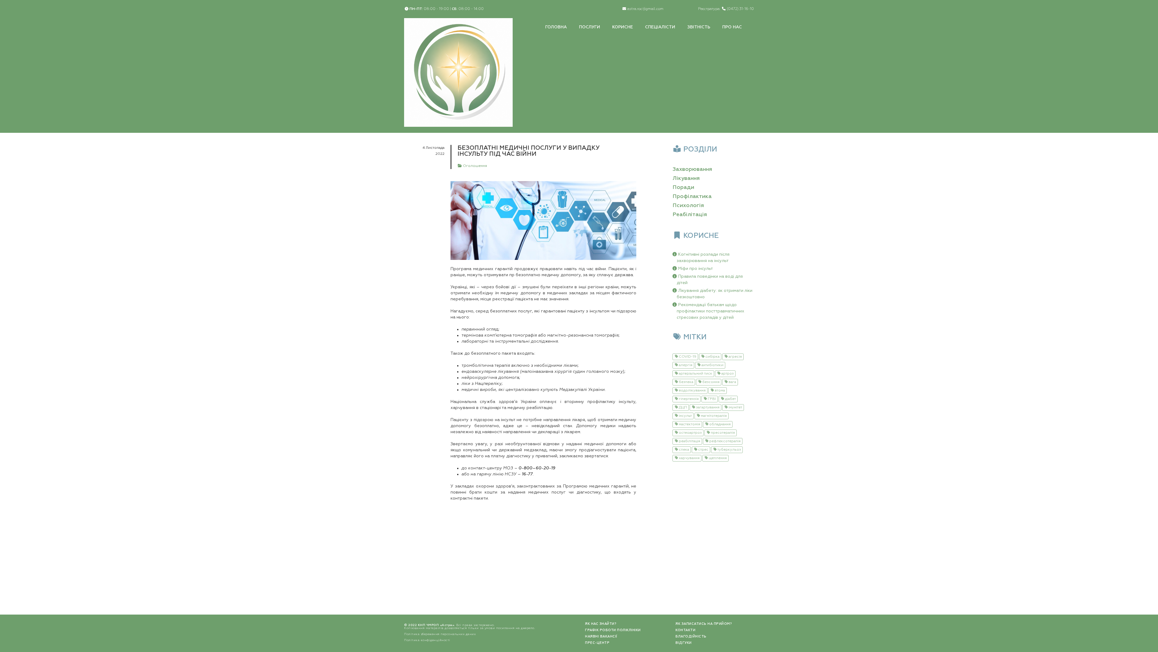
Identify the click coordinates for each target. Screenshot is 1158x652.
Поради (683, 187)
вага (732, 382)
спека (684, 450)
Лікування (686, 178)
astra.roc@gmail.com (645, 9)
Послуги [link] (589, 27)
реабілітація (689, 441)
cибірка (712, 357)
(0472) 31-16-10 (740, 9)
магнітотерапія (714, 416)
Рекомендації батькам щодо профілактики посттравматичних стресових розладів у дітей (710, 311)
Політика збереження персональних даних (440, 634)
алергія (685, 365)
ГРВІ (712, 399)
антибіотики (712, 365)
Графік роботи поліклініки (613, 630)
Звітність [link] (698, 27)
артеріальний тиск (695, 374)
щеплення (718, 458)
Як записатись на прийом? (704, 623)
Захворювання (692, 169)
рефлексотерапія (725, 441)
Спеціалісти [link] (660, 27)
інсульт (685, 416)
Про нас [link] (732, 27)
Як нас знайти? (600, 623)
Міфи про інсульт (695, 269)
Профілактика (692, 196)
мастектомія (689, 424)
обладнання (720, 424)
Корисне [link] (622, 27)
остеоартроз (690, 433)
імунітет (735, 407)
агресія (735, 357)
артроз (727, 374)
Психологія (688, 205)
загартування (708, 407)
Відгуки (684, 642)
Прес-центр (597, 642)
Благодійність (691, 636)
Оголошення (474, 166)
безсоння (711, 382)
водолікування (692, 390)
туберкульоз (729, 450)
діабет (730, 399)
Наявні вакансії (601, 636)
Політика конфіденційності (427, 640)
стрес (703, 450)
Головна (556, 27)
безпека (686, 382)
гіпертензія (689, 399)
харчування (689, 458)
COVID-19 (687, 357)
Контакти (685, 630)
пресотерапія (723, 433)
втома (720, 390)
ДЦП (683, 407)
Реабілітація (689, 214)
